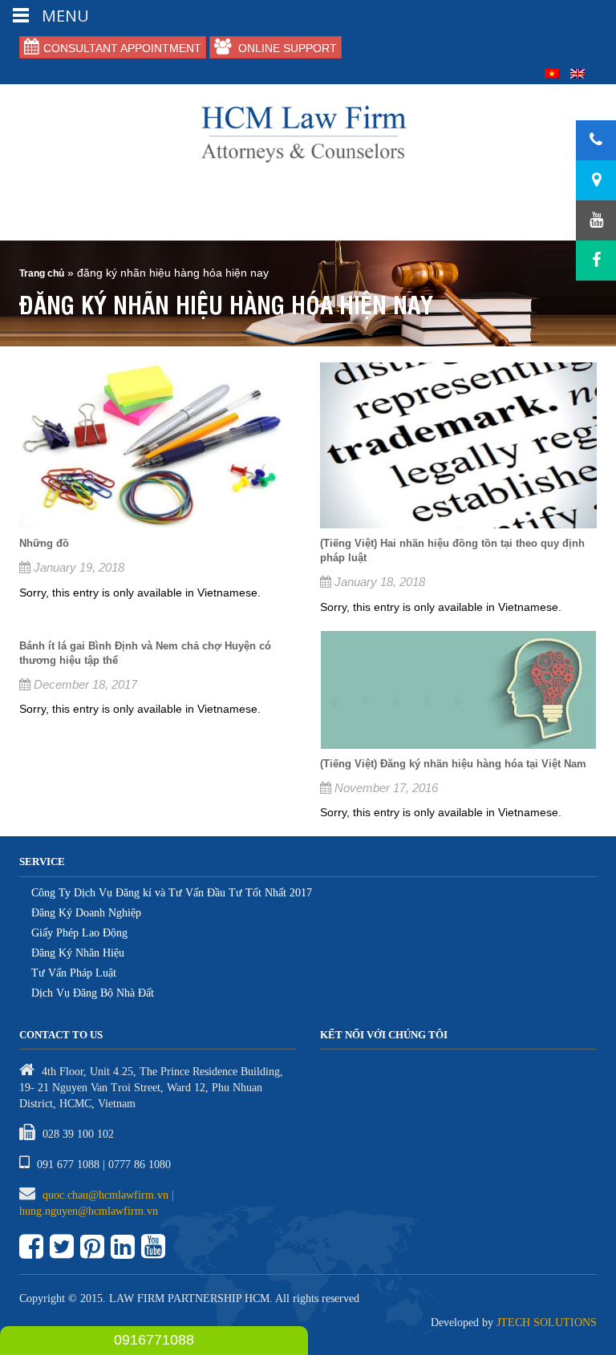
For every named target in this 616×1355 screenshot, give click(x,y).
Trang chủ (41, 273)
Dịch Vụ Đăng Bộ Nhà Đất (92, 993)
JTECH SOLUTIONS (546, 1323)
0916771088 (154, 1340)
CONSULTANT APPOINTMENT (122, 48)
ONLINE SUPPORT (286, 48)
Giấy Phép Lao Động (79, 933)
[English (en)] (577, 73)
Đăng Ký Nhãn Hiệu (77, 953)
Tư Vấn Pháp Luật (73, 973)
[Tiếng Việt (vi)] (552, 73)
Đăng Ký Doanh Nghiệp (86, 913)
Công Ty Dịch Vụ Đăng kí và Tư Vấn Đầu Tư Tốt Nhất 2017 (171, 893)
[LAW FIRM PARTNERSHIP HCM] (308, 132)
